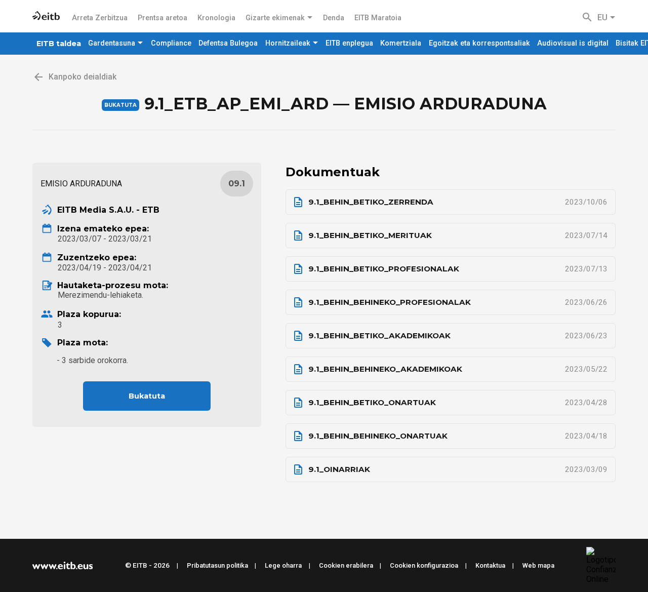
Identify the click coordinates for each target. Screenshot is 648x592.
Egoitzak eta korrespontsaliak (479, 43)
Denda (333, 18)
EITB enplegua (349, 43)
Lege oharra (283, 565)
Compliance (171, 43)
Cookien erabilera (346, 565)
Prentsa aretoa (162, 18)
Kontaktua (490, 565)
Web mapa (538, 565)
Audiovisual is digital (573, 43)
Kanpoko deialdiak (82, 77)
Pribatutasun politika (217, 565)
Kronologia (216, 18)
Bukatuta (147, 396)
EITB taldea (58, 43)
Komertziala (400, 43)
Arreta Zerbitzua (100, 18)
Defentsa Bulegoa (228, 43)
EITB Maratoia (377, 18)
